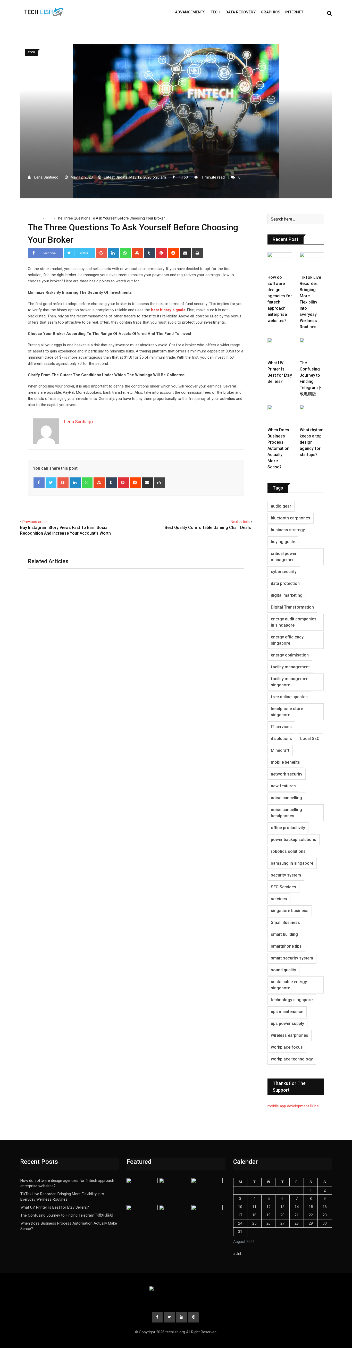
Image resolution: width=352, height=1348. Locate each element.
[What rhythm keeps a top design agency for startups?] (312, 414)
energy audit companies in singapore (293, 622)
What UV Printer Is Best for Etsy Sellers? (54, 1207)
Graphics (270, 12)
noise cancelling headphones (286, 812)
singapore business (289, 910)
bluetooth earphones (290, 518)
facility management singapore (290, 681)
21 (297, 1215)
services (279, 898)
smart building (284, 934)
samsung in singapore (292, 863)
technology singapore (292, 999)
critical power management (284, 556)
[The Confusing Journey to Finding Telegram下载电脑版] (312, 347)
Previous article (35, 521)
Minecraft (280, 750)
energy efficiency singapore (287, 640)
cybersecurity (284, 571)
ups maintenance (287, 1011)
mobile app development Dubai (293, 1106)
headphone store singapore (287, 711)
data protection (285, 583)
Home (36, 218)
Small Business (285, 922)
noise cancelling (286, 797)
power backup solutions (293, 839)
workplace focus (287, 1047)
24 (240, 1223)
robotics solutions (288, 851)
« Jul (237, 1254)
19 (268, 1215)
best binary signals (168, 310)
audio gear (281, 506)
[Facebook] (39, 482)
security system (286, 875)
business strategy (288, 529)
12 (268, 1206)
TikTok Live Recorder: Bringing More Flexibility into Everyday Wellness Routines (310, 302)
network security (286, 774)
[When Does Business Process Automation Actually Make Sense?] (279, 414)
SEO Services (283, 886)
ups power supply (287, 1023)
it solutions (281, 738)
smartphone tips (286, 946)
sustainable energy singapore (289, 984)
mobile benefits (285, 762)
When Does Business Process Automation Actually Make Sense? (278, 448)
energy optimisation (290, 655)
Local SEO (310, 738)
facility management (290, 666)
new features (283, 785)
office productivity (288, 827)
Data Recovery (240, 12)
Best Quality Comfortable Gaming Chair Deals (208, 527)
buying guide (283, 541)
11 (254, 1206)
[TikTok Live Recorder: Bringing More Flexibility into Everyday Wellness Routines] (312, 262)
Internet (294, 12)
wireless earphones (289, 1035)
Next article (240, 521)
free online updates (289, 696)
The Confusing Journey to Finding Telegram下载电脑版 (67, 1215)
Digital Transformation (292, 607)
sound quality (283, 969)
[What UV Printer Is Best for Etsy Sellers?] (279, 347)
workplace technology (292, 1059)
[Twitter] (51, 482)
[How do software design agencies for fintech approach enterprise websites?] (279, 262)
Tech (215, 12)
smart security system (292, 958)
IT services (281, 726)
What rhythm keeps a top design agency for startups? (311, 442)
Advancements (190, 12)
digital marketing (287, 595)
